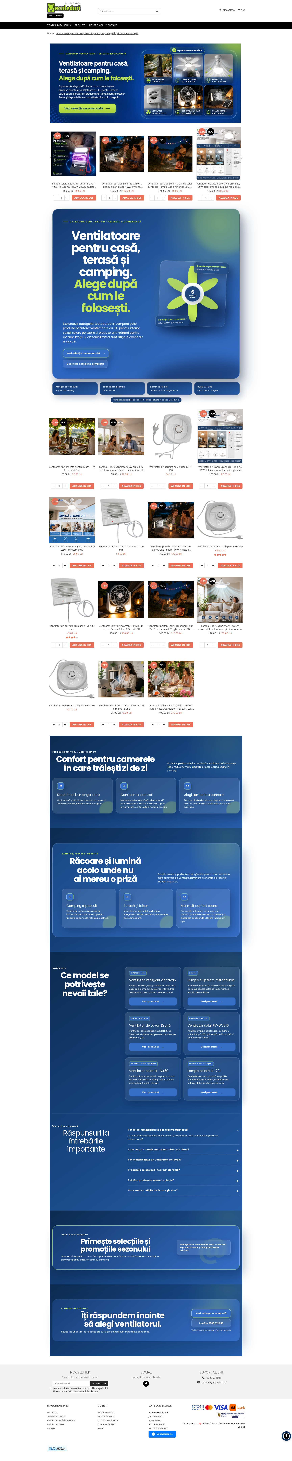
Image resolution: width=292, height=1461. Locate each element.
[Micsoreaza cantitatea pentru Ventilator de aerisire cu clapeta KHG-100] (152, 486)
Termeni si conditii (56, 1416)
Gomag (241, 1426)
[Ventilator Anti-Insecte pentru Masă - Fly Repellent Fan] (72, 436)
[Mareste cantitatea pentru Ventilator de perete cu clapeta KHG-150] (64, 724)
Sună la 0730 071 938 (211, 1323)
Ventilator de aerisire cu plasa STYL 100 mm (72, 627)
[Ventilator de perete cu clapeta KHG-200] (220, 520)
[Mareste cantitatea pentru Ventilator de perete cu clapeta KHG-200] (213, 565)
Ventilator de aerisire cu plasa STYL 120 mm (121, 548)
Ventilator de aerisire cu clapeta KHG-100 (170, 468)
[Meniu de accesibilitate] (286, 1436)
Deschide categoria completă (85, 363)
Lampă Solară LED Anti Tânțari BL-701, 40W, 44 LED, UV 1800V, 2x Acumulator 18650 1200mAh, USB (73, 185)
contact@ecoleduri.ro (213, 1382)
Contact (111, 25)
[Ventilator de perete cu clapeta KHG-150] (72, 679)
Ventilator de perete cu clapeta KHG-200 (220, 546)
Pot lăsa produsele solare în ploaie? (151, 1180)
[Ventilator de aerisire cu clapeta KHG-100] (171, 436)
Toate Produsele (58, 25)
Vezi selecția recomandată (86, 353)
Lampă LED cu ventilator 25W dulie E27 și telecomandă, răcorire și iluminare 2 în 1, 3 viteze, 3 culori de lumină (121, 468)
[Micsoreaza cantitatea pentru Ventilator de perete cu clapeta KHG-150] (53, 724)
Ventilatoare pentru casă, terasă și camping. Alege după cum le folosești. (97, 33)
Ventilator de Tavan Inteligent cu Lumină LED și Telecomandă (72, 548)
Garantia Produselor (108, 1420)
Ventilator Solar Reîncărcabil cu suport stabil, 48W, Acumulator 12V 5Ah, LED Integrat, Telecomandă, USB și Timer (170, 707)
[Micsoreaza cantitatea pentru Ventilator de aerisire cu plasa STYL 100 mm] (53, 645)
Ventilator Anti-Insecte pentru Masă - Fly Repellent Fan (72, 468)
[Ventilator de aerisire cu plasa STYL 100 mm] (72, 600)
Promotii (80, 25)
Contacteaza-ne (165, 1434)
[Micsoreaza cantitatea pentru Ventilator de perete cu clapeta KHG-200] (202, 565)
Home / (51, 33)
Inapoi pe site (55, 15)
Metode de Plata (106, 1412)
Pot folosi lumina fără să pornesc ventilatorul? (158, 1129)
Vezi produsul (153, 1001)
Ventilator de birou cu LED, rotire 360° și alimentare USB (121, 707)
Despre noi (96, 25)
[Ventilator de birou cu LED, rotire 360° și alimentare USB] (121, 679)
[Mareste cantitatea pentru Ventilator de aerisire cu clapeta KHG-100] (163, 486)
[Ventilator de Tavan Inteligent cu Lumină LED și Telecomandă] (72, 520)
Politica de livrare (55, 1424)
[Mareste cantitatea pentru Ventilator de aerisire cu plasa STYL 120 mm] (114, 565)
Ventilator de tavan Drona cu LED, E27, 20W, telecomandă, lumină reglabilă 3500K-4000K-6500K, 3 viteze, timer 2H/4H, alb (218, 185)
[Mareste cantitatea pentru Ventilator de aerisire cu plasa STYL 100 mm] (64, 645)
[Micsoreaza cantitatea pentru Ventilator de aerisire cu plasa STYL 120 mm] (103, 565)
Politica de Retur (106, 1416)
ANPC (101, 1428)
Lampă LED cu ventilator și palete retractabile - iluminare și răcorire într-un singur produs (220, 627)
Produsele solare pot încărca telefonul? (154, 1170)
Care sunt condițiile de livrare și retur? (153, 1190)
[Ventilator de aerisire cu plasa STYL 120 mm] (121, 520)
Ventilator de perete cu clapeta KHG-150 (72, 705)
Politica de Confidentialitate (84, 1391)
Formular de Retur (107, 1424)
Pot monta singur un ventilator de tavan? (154, 1159)
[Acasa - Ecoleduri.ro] (64, 8)
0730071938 (214, 1377)
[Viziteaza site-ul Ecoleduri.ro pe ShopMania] (57, 1448)
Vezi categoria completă (211, 1313)
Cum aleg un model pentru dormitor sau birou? (158, 1149)
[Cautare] (157, 11)
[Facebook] (146, 1384)
